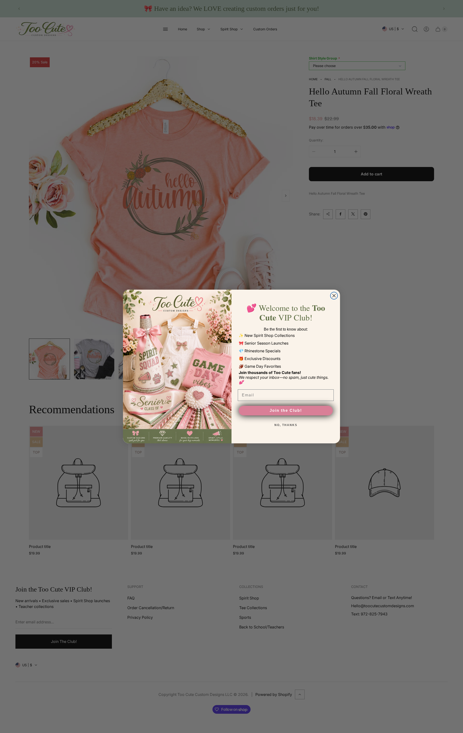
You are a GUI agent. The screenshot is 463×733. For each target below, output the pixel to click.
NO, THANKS (285, 425)
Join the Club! (286, 410)
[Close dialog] (334, 295)
